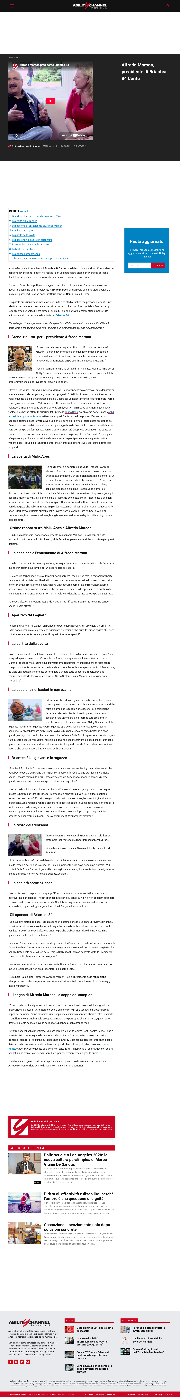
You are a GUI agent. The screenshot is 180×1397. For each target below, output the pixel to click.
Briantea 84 (62, 315)
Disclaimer (131, 1394)
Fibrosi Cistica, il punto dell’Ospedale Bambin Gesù (148, 1351)
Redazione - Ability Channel (27, 146)
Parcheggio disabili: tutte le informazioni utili (149, 1329)
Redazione (100, 1394)
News (18, 57)
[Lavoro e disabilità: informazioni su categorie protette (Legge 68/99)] (69, 1340)
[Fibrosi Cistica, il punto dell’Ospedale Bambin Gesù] (125, 1351)
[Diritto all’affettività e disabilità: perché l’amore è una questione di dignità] (24, 1202)
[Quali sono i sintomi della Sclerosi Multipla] (125, 1340)
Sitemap (168, 1394)
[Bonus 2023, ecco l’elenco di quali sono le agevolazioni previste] (69, 1354)
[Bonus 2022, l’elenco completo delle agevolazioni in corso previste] (69, 1367)
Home (10, 57)
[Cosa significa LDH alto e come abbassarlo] (69, 1329)
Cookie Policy (157, 1394)
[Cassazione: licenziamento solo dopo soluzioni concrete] (24, 1233)
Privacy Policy (143, 1394)
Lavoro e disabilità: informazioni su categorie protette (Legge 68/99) (92, 1341)
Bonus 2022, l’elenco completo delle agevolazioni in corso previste (94, 1368)
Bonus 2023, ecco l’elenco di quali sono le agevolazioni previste (93, 1355)
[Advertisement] (90, 33)
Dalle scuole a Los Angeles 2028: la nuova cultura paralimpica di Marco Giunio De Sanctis (75, 1160)
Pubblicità (111, 1394)
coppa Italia (71, 411)
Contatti (121, 1394)
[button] (168, 6)
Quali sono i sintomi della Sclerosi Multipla (147, 1340)
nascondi (24, 211)
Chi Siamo (89, 1394)
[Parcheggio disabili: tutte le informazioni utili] (125, 1329)
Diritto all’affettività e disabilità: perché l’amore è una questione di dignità (79, 1196)
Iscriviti (158, 265)
